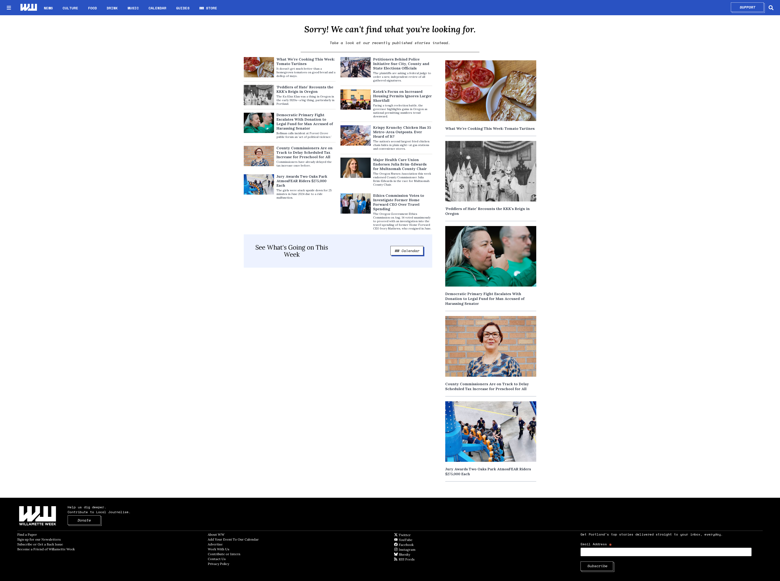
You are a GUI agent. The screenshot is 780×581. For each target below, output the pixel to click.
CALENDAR (157, 8)
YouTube (412, 540)
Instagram (415, 549)
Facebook (418, 545)
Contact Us (217, 559)
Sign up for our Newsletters (39, 539)
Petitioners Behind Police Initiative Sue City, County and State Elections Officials (401, 63)
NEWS (48, 8)
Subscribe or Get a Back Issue (40, 544)
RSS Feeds (413, 559)
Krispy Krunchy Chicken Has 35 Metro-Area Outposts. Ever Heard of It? (402, 132)
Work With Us (218, 549)
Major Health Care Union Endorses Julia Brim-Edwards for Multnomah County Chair (400, 164)
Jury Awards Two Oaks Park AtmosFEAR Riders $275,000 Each (301, 181)
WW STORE (208, 8)
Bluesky (410, 554)
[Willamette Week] (28, 7)
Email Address (596, 544)
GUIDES (183, 8)
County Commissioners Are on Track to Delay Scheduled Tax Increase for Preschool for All (304, 152)
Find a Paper (27, 534)
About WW (216, 534)
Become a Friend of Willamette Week (46, 549)
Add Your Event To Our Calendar (233, 539)
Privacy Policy (218, 564)
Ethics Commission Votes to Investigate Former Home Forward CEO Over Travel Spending (398, 202)
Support (752, 7)
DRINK (112, 8)
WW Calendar (409, 250)
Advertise (215, 544)
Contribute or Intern (224, 554)
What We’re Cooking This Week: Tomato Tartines (305, 61)
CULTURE (70, 8)
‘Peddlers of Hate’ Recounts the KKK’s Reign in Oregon (304, 89)
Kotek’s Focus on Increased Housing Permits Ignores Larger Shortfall (402, 96)
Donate (89, 520)
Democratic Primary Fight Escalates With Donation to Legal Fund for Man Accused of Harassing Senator (304, 122)
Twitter (414, 535)
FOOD (92, 8)
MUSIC (133, 8)
